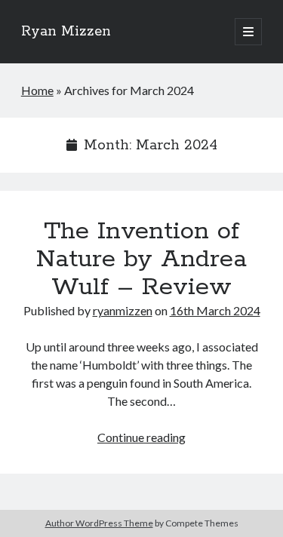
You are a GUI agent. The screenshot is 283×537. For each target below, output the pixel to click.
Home (37, 90)
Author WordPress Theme (99, 523)
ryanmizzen (122, 310)
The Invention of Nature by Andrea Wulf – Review (141, 259)
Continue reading (141, 437)
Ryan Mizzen (66, 32)
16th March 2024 (215, 310)
